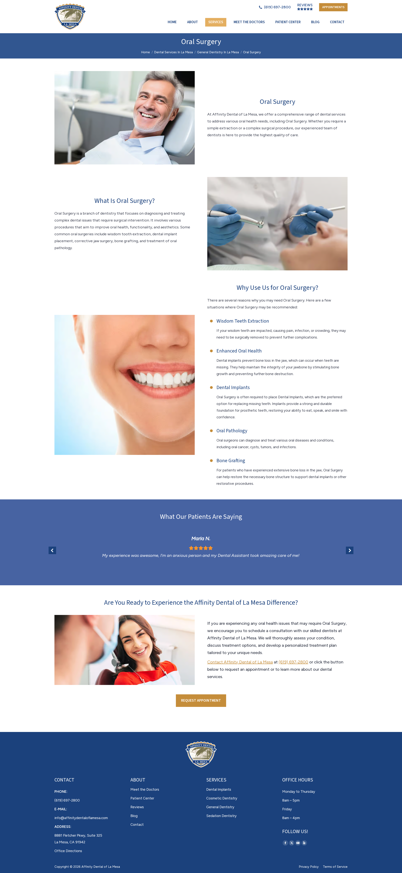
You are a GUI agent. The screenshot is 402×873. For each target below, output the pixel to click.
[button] (52, 550)
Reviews (305, 5)
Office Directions (68, 851)
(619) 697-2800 (277, 7)
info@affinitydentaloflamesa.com (81, 818)
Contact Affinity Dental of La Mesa (240, 661)
